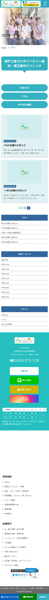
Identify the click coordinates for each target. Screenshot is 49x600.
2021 (3, 283)
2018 (3, 297)
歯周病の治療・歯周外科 (14, 534)
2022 (3, 278)
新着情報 (8, 509)
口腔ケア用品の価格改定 (11, 233)
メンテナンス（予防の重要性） (17, 538)
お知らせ (4, 315)
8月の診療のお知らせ (9, 223)
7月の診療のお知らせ (9, 228)
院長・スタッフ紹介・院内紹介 (17, 491)
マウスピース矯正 (12, 565)
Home (3, 48)
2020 (3, 288)
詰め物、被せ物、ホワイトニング (18, 561)
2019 (3, 292)
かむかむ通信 (6, 324)
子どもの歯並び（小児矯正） (16, 547)
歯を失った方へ (11, 556)
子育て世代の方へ (12, 552)
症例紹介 (8, 514)
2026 (3, 260)
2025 (3, 264)
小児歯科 (8, 543)
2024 (3, 269)
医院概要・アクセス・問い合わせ (18, 496)
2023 (3, 274)
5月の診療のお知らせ (9, 242)
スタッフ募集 (10, 500)
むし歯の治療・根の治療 (14, 529)
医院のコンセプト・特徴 (14, 487)
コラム (4, 320)
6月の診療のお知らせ (9, 237)
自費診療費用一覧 (12, 505)
